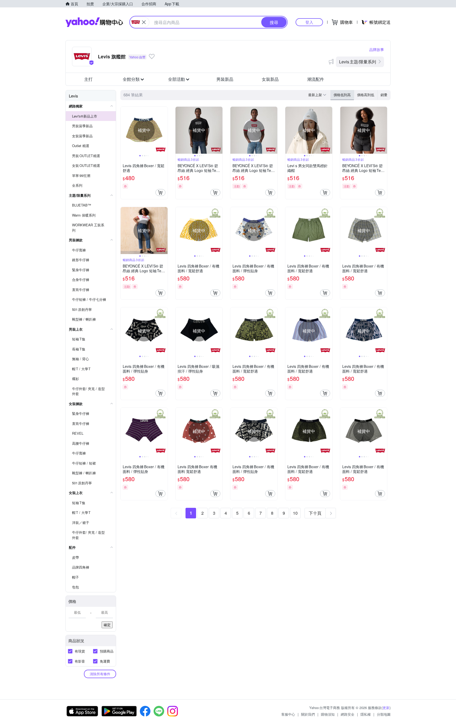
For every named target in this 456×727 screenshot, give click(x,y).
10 (295, 513)
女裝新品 (270, 79)
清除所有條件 (100, 673)
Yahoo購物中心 (94, 22)
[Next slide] (164, 130)
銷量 (384, 94)
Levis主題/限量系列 (357, 62)
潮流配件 (315, 79)
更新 (386, 707)
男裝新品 (224, 79)
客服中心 (288, 714)
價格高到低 (365, 94)
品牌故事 (376, 49)
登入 (309, 22)
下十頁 (315, 513)
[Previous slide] (124, 130)
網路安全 (347, 714)
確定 (107, 624)
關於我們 (308, 714)
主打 (88, 79)
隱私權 (365, 714)
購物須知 (328, 714)
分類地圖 (384, 714)
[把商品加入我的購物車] (160, 192)
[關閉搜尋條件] (144, 22)
